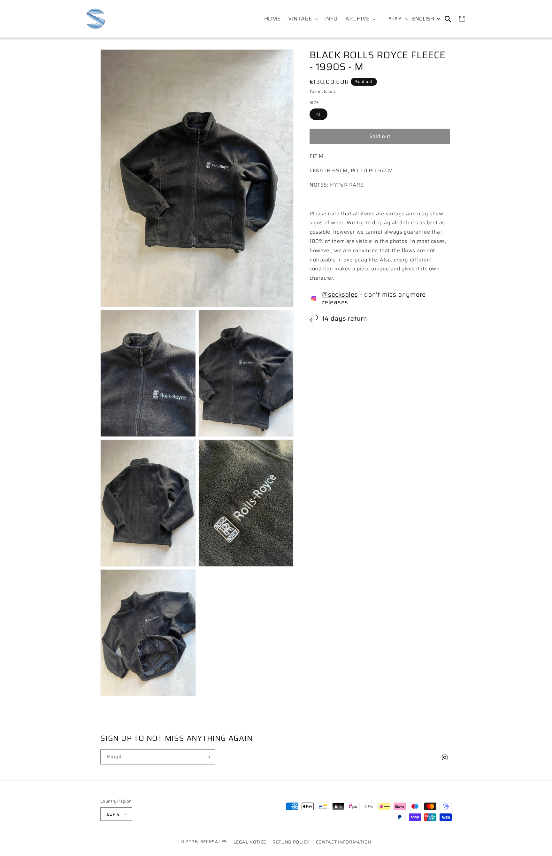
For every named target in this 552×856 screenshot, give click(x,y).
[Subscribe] (208, 756)
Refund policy (291, 841)
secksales (213, 841)
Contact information (343, 841)
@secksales (340, 295)
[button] (302, 18)
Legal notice (250, 841)
